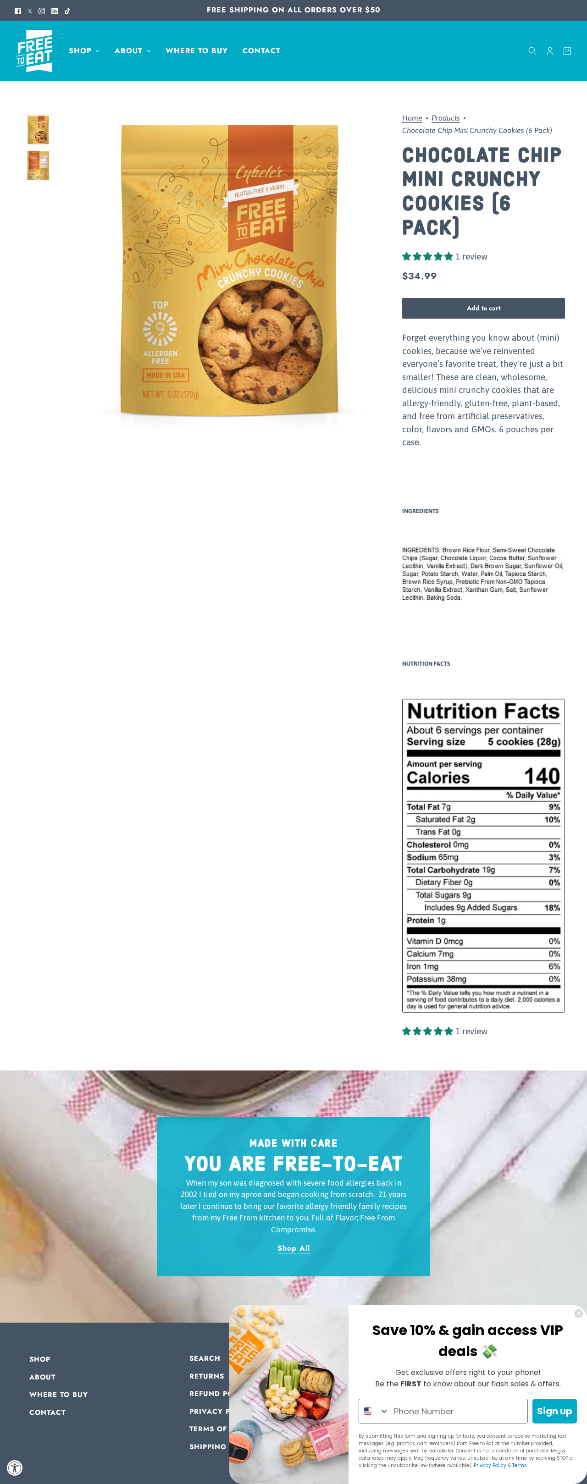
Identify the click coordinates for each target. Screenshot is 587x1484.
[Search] (532, 51)
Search (205, 1358)
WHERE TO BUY (58, 1395)
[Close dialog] (578, 1313)
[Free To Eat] (34, 51)
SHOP (39, 1359)
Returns (206, 1376)
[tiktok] (67, 10)
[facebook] (18, 10)
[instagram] (42, 10)
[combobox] (374, 1411)
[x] (30, 10)
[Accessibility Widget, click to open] (15, 1467)
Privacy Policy (490, 1465)
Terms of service (225, 1429)
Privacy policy (221, 1412)
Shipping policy (223, 1447)
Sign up (554, 1411)
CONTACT (47, 1412)
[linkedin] (54, 10)
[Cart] (567, 51)
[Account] (550, 51)
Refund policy (220, 1394)
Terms (519, 1465)
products (446, 118)
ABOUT (42, 1377)
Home (412, 118)
